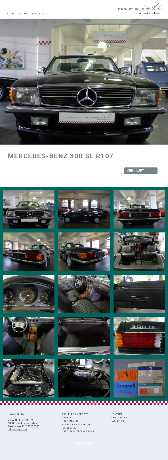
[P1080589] (29, 294)
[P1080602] (29, 378)
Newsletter (119, 417)
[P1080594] (139, 294)
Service (35, 13)
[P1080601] (139, 336)
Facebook (117, 421)
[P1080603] (84, 378)
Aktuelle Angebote (75, 414)
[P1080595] (29, 336)
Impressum (69, 428)
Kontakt (49, 13)
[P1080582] (84, 209)
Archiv (23, 13)
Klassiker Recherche (76, 424)
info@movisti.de (17, 429)
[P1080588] (139, 251)
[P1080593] (84, 294)
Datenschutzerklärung (78, 431)
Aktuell (10, 13)
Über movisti (70, 421)
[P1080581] (29, 209)
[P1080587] (84, 251)
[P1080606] (139, 378)
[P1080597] (84, 336)
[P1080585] (139, 209)
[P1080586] (29, 251)
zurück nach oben (84, 443)
